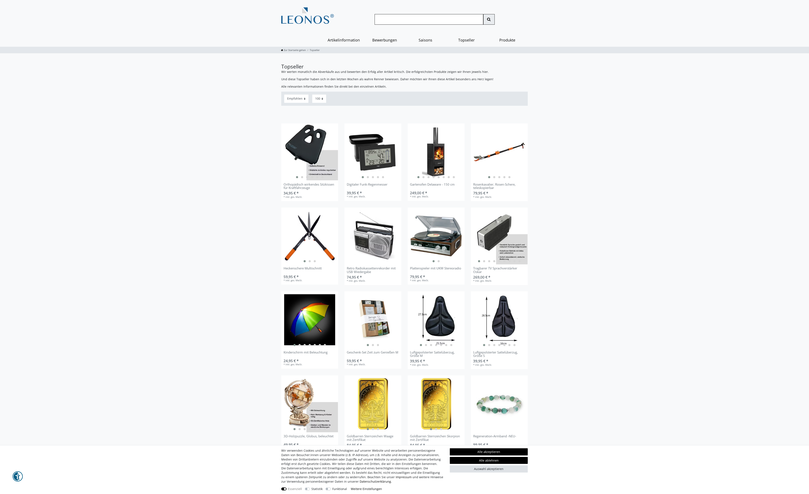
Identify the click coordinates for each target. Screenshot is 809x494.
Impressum (404, 477)
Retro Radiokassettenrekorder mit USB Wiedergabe (371, 270)
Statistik (317, 489)
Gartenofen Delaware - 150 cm (432, 185)
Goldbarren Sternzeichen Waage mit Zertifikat (370, 438)
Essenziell (295, 489)
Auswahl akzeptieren (489, 469)
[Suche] (488, 19)
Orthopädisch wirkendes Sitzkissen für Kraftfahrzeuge (309, 186)
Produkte (507, 40)
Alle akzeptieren (488, 452)
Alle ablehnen (489, 460)
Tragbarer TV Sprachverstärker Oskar (495, 270)
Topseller (466, 40)
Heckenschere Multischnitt (303, 268)
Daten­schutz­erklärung (375, 481)
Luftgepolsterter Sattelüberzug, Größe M (432, 354)
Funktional (339, 489)
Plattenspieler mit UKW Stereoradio (435, 268)
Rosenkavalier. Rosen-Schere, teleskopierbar (494, 186)
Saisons (425, 40)
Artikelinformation (344, 40)
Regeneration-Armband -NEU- (494, 436)
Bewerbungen (384, 40)
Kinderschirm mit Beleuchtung (306, 353)
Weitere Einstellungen (366, 489)
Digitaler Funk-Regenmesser (367, 185)
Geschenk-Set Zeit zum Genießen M (372, 353)
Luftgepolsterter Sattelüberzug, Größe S (495, 354)
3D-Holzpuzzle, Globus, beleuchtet (309, 436)
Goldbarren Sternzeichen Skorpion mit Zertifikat (435, 438)
